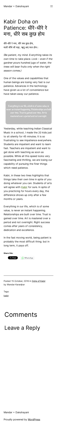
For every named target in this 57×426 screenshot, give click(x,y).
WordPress (34, 419)
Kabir (24, 187)
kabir (6, 295)
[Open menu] (51, 6)
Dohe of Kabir (38, 281)
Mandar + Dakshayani (16, 6)
